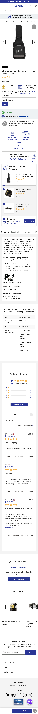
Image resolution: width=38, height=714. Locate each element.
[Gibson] (9, 280)
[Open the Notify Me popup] (4, 123)
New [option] (4, 104)
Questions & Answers (19, 561)
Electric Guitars (6, 22)
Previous (4, 607)
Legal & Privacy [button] (8, 672)
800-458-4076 (23, 686)
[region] (18, 388)
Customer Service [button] (9, 663)
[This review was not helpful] (31, 456)
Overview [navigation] (5, 232)
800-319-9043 (18, 159)
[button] (35, 6)
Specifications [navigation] (16, 232)
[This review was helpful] (27, 456)
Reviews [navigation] (28, 232)
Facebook (19, 695)
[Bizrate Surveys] (20, 703)
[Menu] (2, 6)
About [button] (5, 667)
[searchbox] (17, 414)
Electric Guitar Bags (18, 22)
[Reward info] (10, 95)
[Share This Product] (34, 26)
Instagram (13, 695)
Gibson (4, 67)
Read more (9, 528)
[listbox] (19, 104)
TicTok (25, 695)
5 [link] (11, 77)
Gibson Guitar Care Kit (11, 621)
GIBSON (18, 282)
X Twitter (30, 695)
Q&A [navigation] (35, 232)
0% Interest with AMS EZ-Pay (30, 87)
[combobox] (19, 10)
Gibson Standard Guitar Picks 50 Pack (23, 190)
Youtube (8, 695)
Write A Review (19, 405)
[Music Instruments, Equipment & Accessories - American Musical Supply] (19, 5)
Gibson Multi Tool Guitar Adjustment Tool (24, 205)
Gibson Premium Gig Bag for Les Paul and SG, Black (24, 175)
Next (34, 607)
